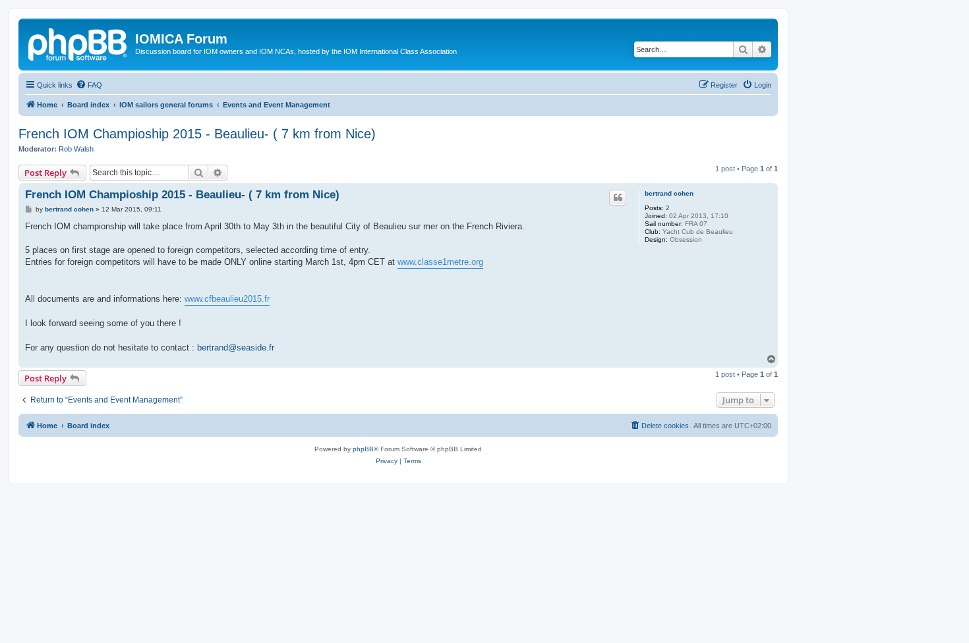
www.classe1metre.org (440, 262)
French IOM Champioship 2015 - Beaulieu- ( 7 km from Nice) (197, 133)
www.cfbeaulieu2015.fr (227, 299)
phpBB (363, 449)
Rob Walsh (76, 149)
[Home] (78, 43)
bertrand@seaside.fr (235, 347)
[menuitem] (89, 85)
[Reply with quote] (617, 198)
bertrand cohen (669, 193)
